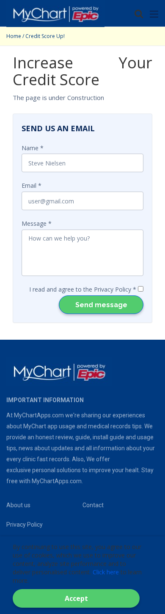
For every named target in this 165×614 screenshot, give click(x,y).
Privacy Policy (24, 524)
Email (29, 185)
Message (34, 223)
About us (18, 505)
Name (30, 148)
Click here (106, 572)
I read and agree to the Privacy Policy (80, 289)
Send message (101, 305)
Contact (93, 505)
